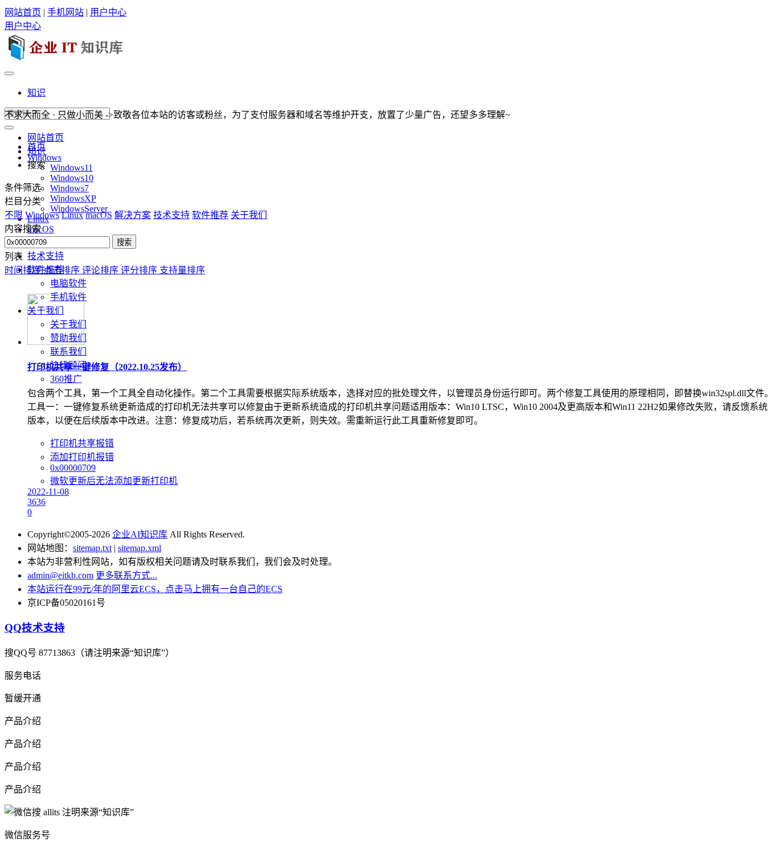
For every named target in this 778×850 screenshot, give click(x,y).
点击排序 (62, 270)
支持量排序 (182, 270)
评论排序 (101, 270)
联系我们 (68, 351)
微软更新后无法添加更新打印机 (114, 481)
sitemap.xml (139, 548)
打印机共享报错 (82, 443)
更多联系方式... (126, 575)
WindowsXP (73, 198)
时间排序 (24, 270)
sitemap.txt (92, 548)
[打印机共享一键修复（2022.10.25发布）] (55, 342)
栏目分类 (23, 201)
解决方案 (132, 215)
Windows (42, 215)
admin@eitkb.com (60, 575)
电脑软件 (68, 283)
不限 (14, 215)
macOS (98, 215)
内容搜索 (23, 228)
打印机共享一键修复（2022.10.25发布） (107, 367)
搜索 (124, 242)
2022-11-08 (48, 491)
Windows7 (69, 188)
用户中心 (108, 12)
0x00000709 (73, 468)
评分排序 (140, 270)
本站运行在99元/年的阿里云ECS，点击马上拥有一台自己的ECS (154, 589)
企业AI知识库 (139, 534)
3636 (36, 502)
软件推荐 (210, 215)
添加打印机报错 (82, 457)
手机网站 (65, 12)
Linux (72, 215)
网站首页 (23, 12)
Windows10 (71, 178)
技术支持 (45, 256)
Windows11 (71, 168)
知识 (36, 92)
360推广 (66, 379)
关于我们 (249, 215)
